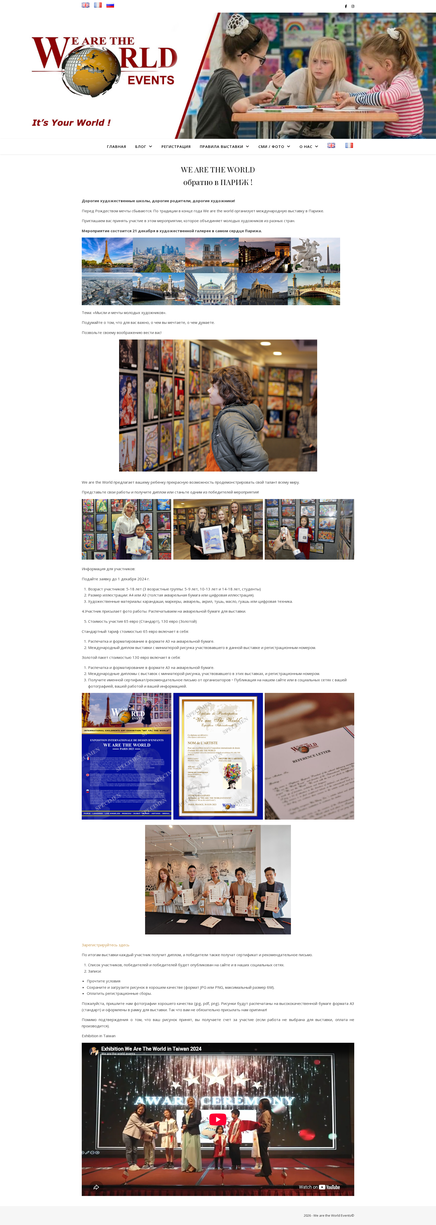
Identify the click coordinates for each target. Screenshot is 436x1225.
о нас (305, 146)
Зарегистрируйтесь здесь (105, 944)
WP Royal (111, 1215)
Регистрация (176, 146)
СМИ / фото (271, 146)
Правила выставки (221, 146)
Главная (116, 146)
